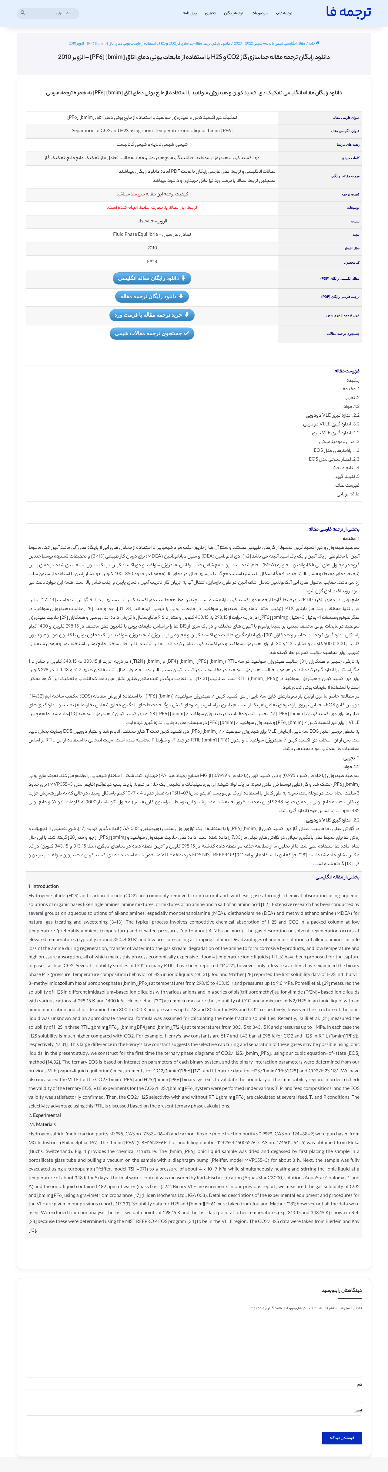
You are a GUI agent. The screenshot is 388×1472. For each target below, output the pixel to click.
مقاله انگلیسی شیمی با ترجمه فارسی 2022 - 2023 (269, 44)
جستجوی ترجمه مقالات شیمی (148, 333)
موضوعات (260, 13)
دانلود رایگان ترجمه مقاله (148, 296)
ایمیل (358, 1411)
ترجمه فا (285, 13)
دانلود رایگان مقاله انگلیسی (148, 277)
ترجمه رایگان (233, 13)
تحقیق (210, 13)
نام (359, 1385)
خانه (312, 44)
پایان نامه (190, 13)
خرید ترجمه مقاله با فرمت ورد (148, 314)
